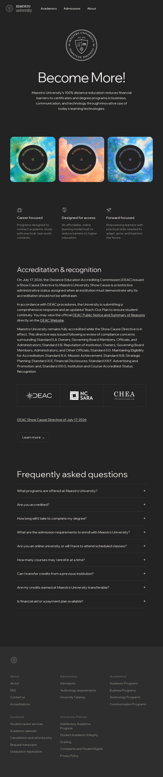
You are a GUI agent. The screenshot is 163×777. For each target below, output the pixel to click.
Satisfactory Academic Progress (75, 726)
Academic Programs (124, 683)
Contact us (17, 697)
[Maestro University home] (18, 8)
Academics (49, 8)
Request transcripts (23, 744)
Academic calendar (23, 731)
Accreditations (20, 704)
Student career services (26, 724)
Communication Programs (128, 704)
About (91, 8)
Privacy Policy (69, 755)
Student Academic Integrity (79, 735)
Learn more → (33, 437)
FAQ (13, 690)
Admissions (72, 8)
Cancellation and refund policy (31, 737)
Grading (65, 742)
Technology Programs (125, 697)
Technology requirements (78, 690)
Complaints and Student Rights (81, 748)
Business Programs (123, 690)
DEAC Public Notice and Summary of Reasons (108, 315)
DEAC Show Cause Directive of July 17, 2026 (52, 419)
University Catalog (72, 697)
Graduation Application (26, 751)
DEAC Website (52, 320)
